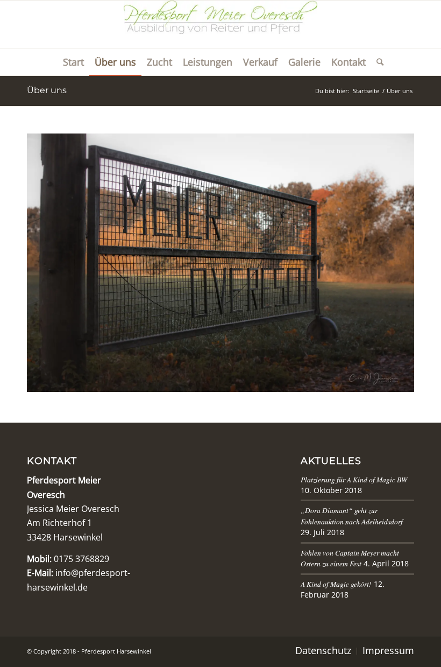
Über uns (47, 90)
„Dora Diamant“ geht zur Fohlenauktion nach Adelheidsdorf (352, 515)
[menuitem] (73, 61)
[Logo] (220, 24)
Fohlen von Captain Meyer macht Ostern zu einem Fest (350, 557)
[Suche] (377, 61)
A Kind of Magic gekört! (336, 584)
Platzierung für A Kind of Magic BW (354, 479)
